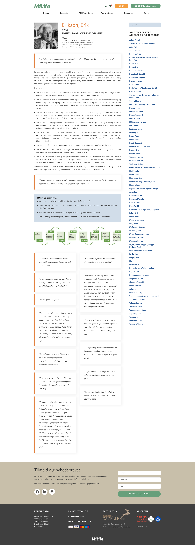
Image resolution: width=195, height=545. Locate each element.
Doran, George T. (136, 115)
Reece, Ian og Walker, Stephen (142, 268)
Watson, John (134, 317)
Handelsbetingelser (79, 521)
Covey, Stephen (135, 101)
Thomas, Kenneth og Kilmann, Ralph (144, 296)
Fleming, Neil (134, 132)
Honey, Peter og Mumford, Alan (142, 181)
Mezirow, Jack (135, 230)
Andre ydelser (107, 13)
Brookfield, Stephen (137, 77)
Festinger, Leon (135, 129)
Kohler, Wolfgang (136, 202)
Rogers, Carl (134, 271)
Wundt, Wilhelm (136, 324)
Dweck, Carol (134, 118)
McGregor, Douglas (137, 227)
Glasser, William (136, 160)
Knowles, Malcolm (136, 199)
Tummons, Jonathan (137, 310)
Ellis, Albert (134, 125)
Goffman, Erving (136, 164)
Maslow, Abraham (136, 220)
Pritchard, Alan (135, 264)
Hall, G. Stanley (135, 292)
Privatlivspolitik (78, 511)
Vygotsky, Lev (134, 313)
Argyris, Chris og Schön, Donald (142, 43)
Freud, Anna (134, 139)
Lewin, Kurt (134, 216)
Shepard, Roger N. (136, 282)
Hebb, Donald (134, 174)
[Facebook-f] (37, 492)
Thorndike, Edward (137, 299)
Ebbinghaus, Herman (137, 122)
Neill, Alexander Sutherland (140, 250)
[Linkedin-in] (45, 492)
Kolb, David (134, 206)
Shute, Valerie (135, 285)
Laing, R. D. (133, 213)
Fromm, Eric (134, 150)
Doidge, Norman (136, 111)
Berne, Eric (133, 67)
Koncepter (64, 13)
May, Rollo (133, 223)
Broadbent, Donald (137, 74)
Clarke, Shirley (135, 91)
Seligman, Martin (136, 278)
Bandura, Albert (135, 54)
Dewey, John (134, 108)
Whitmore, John (135, 321)
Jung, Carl (133, 192)
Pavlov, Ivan (134, 254)
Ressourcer (128, 13)
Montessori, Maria (136, 237)
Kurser (46, 13)
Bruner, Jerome (135, 81)
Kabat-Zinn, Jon (135, 195)
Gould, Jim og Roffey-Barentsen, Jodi (144, 167)
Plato (131, 261)
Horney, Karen (135, 185)
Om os (146, 13)
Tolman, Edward (135, 303)
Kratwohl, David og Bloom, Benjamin (144, 209)
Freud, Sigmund (135, 143)
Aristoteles (133, 47)
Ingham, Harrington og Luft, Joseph (143, 188)
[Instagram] (52, 492)
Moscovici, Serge (136, 241)
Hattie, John (134, 171)
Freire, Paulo (134, 136)
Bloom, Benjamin (136, 70)
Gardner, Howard (136, 157)
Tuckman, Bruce (135, 306)
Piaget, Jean (134, 257)
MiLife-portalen (86, 13)
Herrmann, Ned (135, 178)
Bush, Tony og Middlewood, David (143, 88)
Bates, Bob (133, 63)
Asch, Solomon (135, 50)
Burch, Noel (134, 84)
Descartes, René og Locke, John (142, 104)
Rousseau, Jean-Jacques (139, 275)
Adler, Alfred (134, 40)
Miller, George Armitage (139, 234)
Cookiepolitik (76, 516)
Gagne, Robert (135, 153)
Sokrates (133, 289)
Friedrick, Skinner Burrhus (139, 146)
